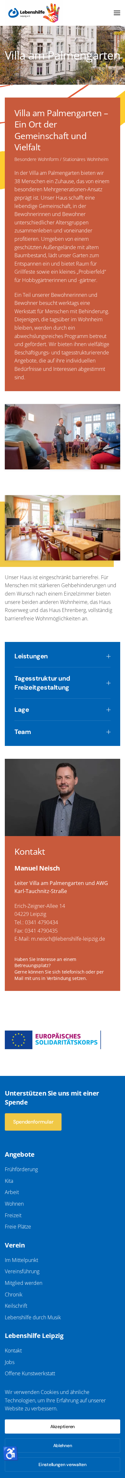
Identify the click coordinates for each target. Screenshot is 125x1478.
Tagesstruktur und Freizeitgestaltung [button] (42, 683)
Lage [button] (21, 709)
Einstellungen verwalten (62, 1464)
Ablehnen (62, 1445)
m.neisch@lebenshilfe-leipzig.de (68, 938)
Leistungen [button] (31, 656)
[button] (117, 13)
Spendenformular (33, 1121)
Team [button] (22, 732)
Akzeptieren (62, 1426)
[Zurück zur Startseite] (34, 13)
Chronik (13, 1294)
